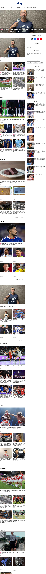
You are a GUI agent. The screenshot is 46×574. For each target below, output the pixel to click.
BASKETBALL (36, 62)
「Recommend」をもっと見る (18, 217)
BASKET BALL (3, 343)
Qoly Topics (2, 97)
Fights (1, 405)
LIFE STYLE (3, 530)
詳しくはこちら (29, 47)
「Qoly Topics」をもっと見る (18, 155)
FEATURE (2, 35)
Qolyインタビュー (37, 60)
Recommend (3, 159)
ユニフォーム (30, 60)
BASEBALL (2, 283)
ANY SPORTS (3, 468)
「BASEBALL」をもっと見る (18, 340)
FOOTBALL (2, 221)
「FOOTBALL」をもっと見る (18, 279)
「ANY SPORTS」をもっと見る (18, 526)
